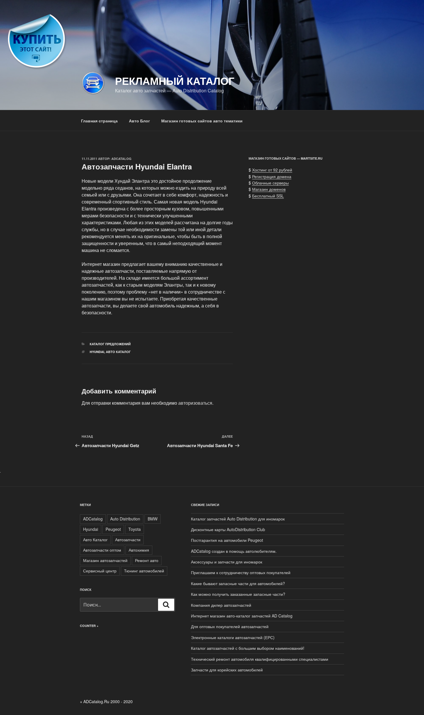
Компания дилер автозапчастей (221, 605)
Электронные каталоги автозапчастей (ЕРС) (233, 637)
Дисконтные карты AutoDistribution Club (228, 529)
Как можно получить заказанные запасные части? (238, 594)
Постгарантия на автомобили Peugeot (227, 540)
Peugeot (113, 529)
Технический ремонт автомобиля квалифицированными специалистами (259, 659)
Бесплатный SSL (268, 196)
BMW (152, 519)
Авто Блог (139, 121)
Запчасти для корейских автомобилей (227, 670)
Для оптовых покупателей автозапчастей (230, 626)
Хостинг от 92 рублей (272, 170)
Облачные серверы (270, 183)
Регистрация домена (271, 176)
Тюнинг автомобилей (144, 571)
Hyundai (97, 352)
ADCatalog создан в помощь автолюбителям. (234, 551)
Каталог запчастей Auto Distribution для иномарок (238, 519)
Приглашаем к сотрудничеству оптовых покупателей (240, 572)
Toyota (134, 529)
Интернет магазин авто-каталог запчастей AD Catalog (241, 616)
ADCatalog (121, 158)
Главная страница (99, 121)
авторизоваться (195, 402)
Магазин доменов (269, 189)
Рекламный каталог (174, 80)
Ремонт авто (146, 560)
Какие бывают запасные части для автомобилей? (238, 583)
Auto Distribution (125, 519)
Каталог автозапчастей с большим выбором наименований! (247, 648)
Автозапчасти (127, 539)
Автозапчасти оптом (102, 550)
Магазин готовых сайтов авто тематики (202, 121)
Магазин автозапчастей (105, 560)
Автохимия (139, 550)
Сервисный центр (100, 571)
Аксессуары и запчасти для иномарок (226, 562)
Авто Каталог (118, 352)
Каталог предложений (110, 344)
